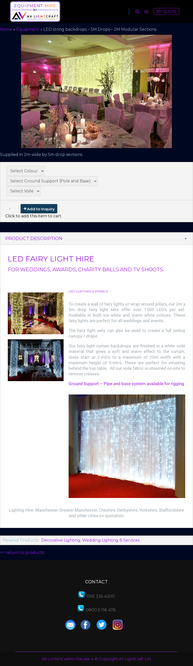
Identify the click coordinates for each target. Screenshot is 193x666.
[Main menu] (146, 12)
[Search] (137, 12)
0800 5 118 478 (101, 610)
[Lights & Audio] (35, 11)
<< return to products (22, 552)
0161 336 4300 (101, 596)
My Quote (166, 11)
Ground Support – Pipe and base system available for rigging (126, 383)
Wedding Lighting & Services (110, 540)
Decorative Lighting (60, 540)
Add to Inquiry (41, 209)
